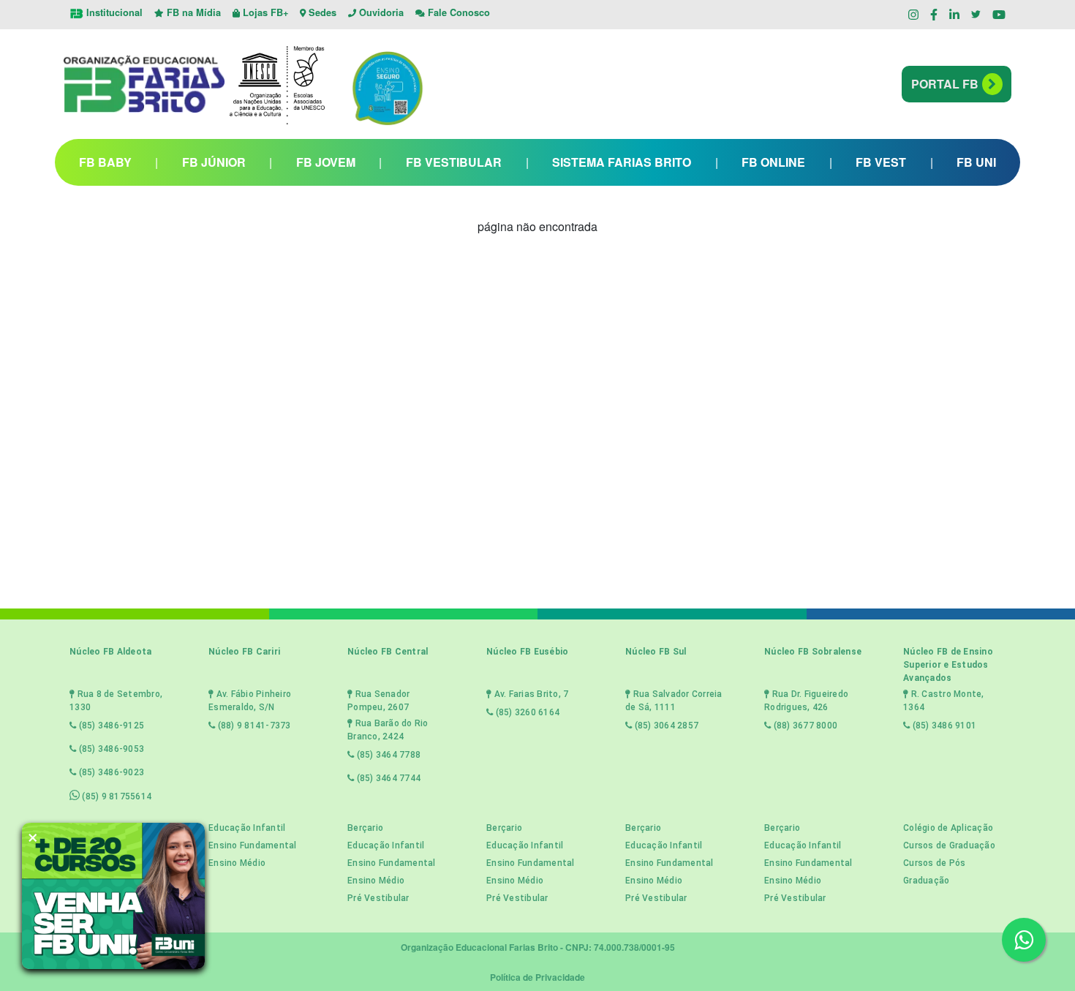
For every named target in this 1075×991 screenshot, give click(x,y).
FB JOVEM (325, 162)
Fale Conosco (457, 12)
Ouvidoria (380, 12)
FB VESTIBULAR (454, 162)
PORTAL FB (944, 83)
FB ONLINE (773, 162)
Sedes (321, 12)
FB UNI (976, 162)
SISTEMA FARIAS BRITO (621, 162)
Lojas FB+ (264, 12)
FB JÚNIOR (214, 162)
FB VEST (881, 162)
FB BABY (105, 162)
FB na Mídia (192, 12)
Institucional (113, 12)
